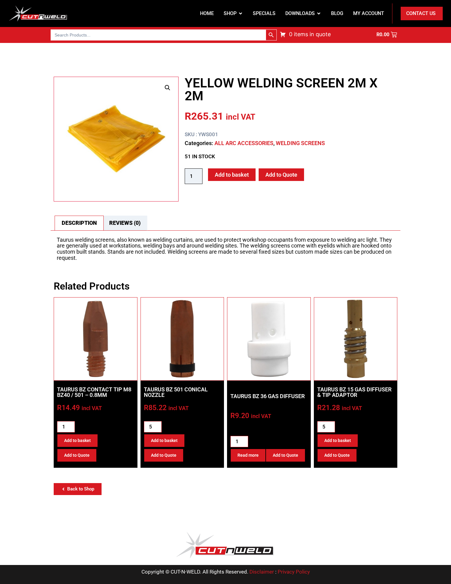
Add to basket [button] (77, 440)
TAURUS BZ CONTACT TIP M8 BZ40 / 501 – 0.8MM (94, 392)
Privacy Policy (294, 572)
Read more (248, 455)
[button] (167, 87)
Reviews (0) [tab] (125, 223)
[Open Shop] (240, 13)
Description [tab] (79, 223)
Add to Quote (281, 174)
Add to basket (232, 174)
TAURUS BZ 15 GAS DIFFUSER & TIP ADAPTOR (354, 392)
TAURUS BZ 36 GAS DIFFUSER (267, 396)
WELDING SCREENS (300, 143)
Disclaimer (261, 572)
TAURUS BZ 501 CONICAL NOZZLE (176, 392)
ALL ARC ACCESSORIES (243, 143)
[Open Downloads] (318, 13)
